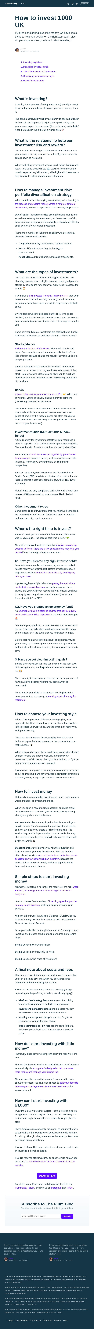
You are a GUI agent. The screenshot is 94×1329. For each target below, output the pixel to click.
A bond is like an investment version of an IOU (38, 394)
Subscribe (84, 4)
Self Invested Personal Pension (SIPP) (48, 295)
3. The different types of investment (38, 71)
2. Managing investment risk (34, 67)
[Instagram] (67, 3)
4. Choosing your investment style (37, 76)
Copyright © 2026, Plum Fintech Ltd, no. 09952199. (24, 1320)
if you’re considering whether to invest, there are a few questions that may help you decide (47, 549)
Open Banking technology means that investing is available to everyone (47, 890)
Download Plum (47, 1176)
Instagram (56, 1187)
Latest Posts (47, 1320)
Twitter (70, 1187)
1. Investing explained (31, 62)
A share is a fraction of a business (32, 348)
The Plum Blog (11, 3)
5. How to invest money (32, 80)
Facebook (57, 1320)
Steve (23, 49)
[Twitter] (77, 3)
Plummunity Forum (24, 1187)
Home (23, 3)
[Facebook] (72, 3)
